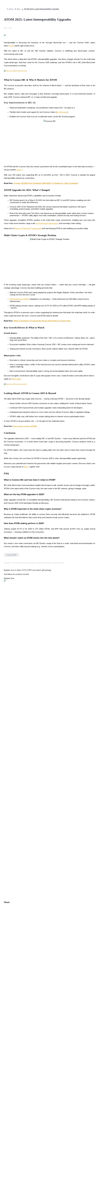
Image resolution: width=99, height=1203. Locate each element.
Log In (3, 680)
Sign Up (8, 680)
